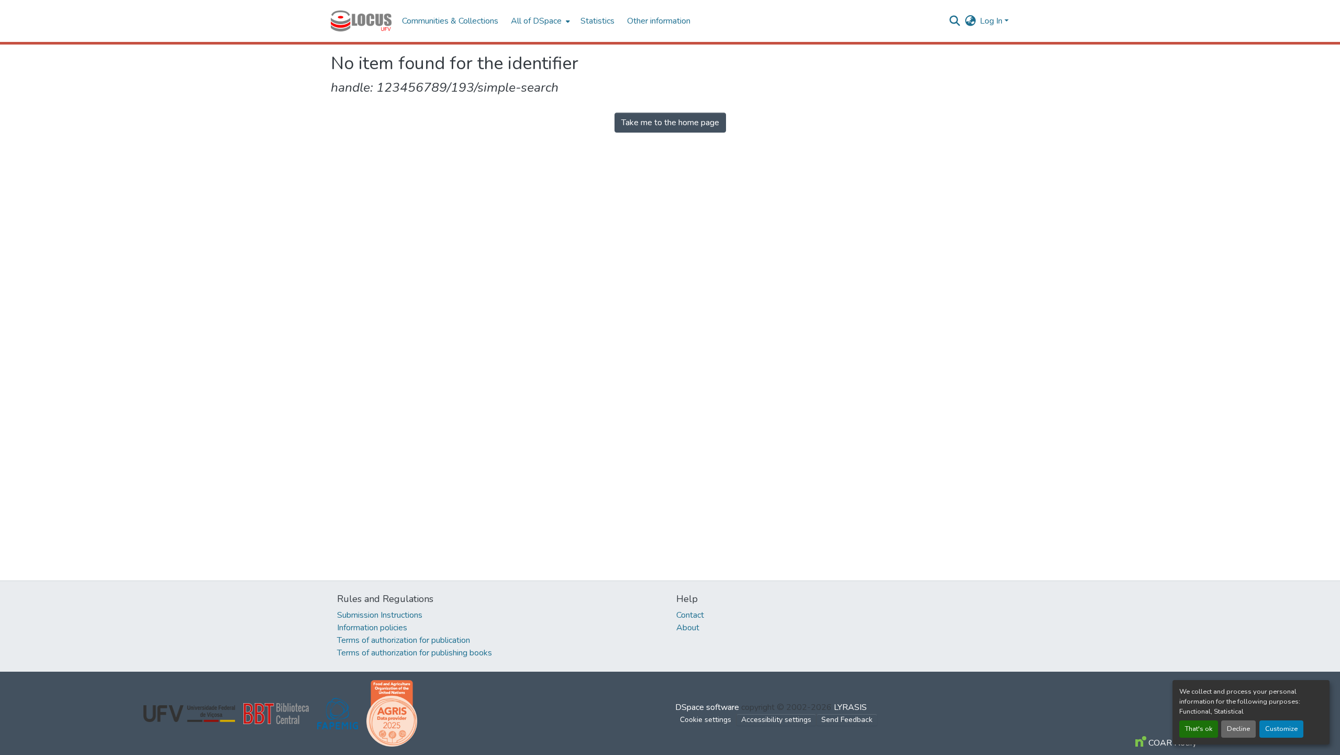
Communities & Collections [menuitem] (450, 21)
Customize (1281, 729)
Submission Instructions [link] (379, 615)
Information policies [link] (372, 627)
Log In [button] (992, 21)
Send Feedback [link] (847, 720)
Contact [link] (690, 615)
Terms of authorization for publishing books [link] (414, 653)
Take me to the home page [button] (670, 122)
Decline (1238, 729)
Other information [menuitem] (658, 21)
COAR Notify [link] (1171, 743)
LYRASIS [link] (850, 707)
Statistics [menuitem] (597, 21)
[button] (361, 20)
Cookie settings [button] (705, 720)
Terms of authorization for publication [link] (403, 640)
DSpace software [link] (707, 707)
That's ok (1198, 729)
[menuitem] (539, 21)
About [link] (687, 627)
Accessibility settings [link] (776, 720)
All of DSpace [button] (536, 21)
